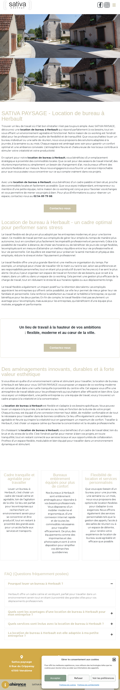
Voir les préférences (103, 678)
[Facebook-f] (100, 5)
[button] (114, 659)
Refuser (78, 678)
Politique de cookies (67, 685)
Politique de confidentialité (88, 685)
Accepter (55, 678)
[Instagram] (107, 5)
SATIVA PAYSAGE (41, 684)
